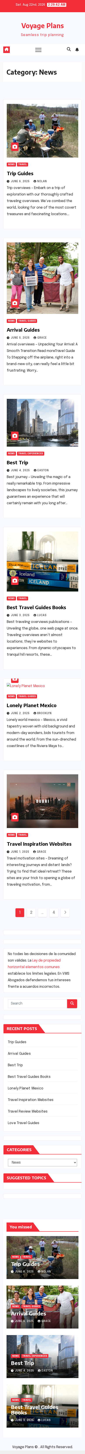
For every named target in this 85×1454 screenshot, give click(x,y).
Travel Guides (27, 321)
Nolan (42, 181)
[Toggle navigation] (38, 49)
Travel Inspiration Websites (39, 844)
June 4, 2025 (21, 470)
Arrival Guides (23, 330)
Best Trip (17, 462)
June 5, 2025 (21, 338)
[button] (69, 49)
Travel (22, 164)
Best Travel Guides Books (36, 607)
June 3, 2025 (21, 615)
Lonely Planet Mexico (31, 705)
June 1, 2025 (20, 852)
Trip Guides (20, 173)
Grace (42, 338)
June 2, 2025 (21, 713)
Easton (43, 470)
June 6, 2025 (21, 181)
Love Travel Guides (23, 1123)
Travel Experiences (30, 454)
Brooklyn (44, 713)
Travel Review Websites (28, 1111)
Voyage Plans (42, 25)
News (11, 164)
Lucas (42, 615)
